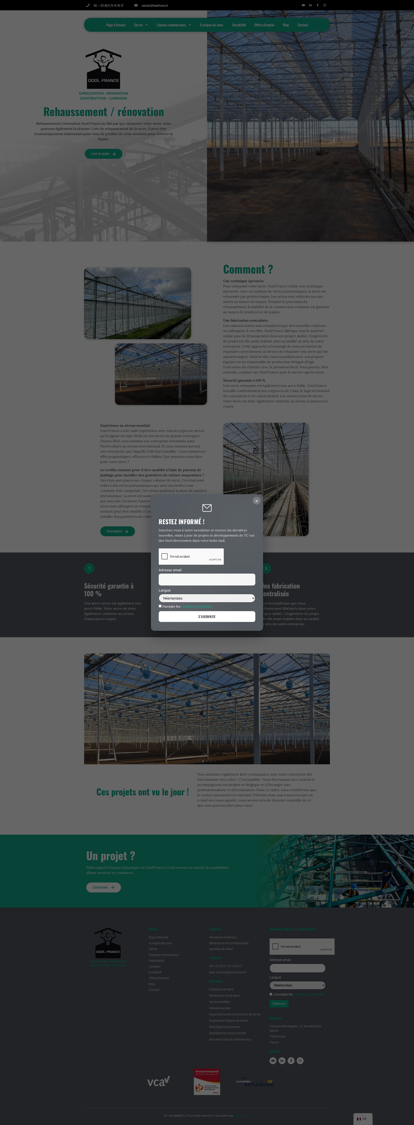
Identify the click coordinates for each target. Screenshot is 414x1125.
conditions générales (196, 606)
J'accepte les (186, 606)
